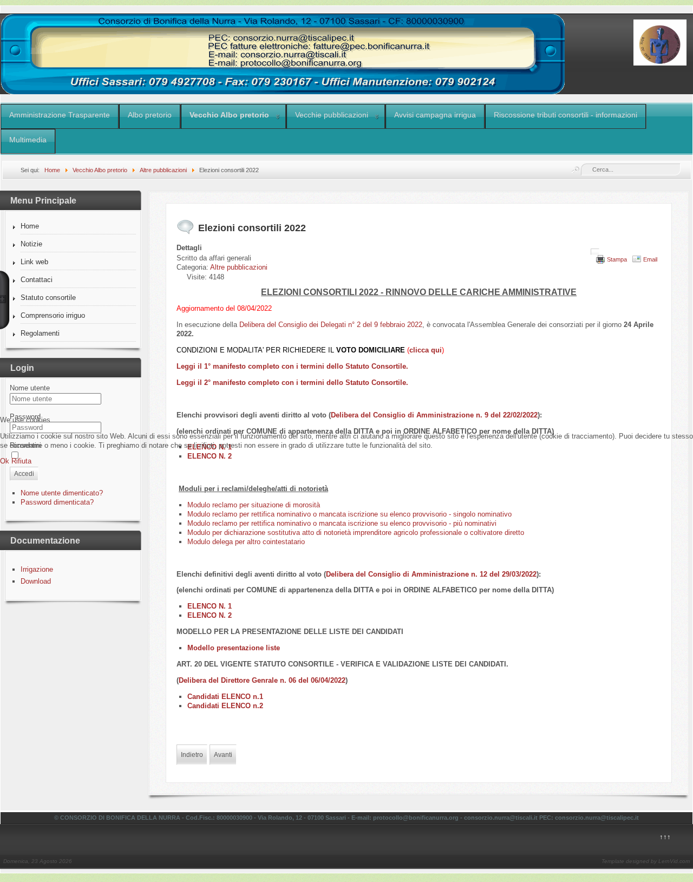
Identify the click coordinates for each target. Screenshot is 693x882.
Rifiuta (21, 461)
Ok (4, 461)
